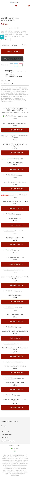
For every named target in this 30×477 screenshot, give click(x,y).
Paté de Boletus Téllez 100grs (15, 314)
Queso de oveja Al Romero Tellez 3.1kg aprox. (15, 201)
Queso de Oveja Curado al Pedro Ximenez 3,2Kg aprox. (15, 145)
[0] (27, 6)
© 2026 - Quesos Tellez (15, 446)
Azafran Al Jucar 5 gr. (15, 218)
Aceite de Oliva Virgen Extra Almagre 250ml (15, 331)
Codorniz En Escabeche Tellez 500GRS (15, 182)
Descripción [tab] (5, 81)
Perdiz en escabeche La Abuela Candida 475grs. (15, 400)
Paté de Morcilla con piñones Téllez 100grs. (15, 123)
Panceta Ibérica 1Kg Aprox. (15, 162)
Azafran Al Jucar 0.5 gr (15, 295)
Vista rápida (9, 136)
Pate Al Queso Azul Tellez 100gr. (15, 238)
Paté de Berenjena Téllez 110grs (15, 257)
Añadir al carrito (13, 51)
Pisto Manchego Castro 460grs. (15, 382)
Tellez (15, 118)
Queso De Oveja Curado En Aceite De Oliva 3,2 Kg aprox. (15, 277)
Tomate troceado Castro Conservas (15, 366)
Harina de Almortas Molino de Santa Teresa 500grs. (15, 348)
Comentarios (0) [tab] (7, 84)
